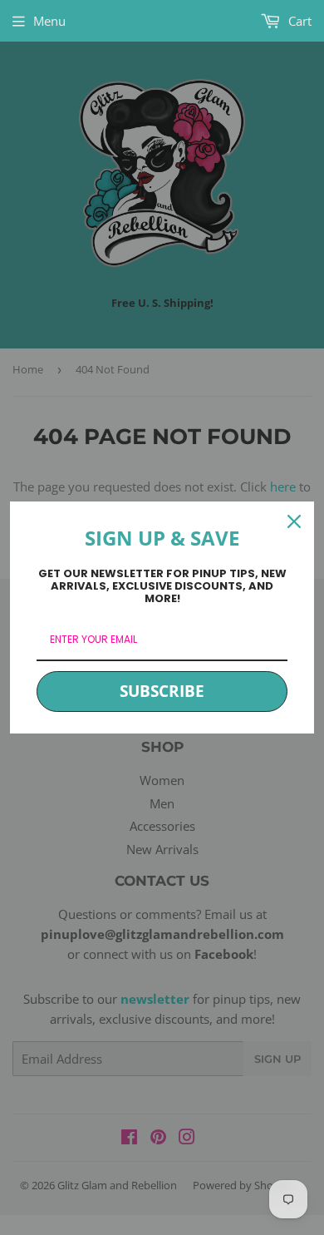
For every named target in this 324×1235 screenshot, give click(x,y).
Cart (298, 20)
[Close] (294, 521)
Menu (49, 20)
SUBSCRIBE (162, 691)
